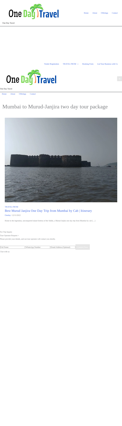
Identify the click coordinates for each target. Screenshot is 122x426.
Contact (115, 13)
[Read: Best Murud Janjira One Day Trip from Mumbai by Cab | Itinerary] (61, 160)
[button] (77, 64)
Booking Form (87, 64)
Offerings (104, 13)
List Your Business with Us (107, 64)
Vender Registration (51, 64)
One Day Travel (8, 23)
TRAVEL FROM (69, 64)
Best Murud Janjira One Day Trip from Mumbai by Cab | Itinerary (48, 211)
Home (86, 13)
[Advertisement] (61, 44)
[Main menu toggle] (119, 78)
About (94, 13)
